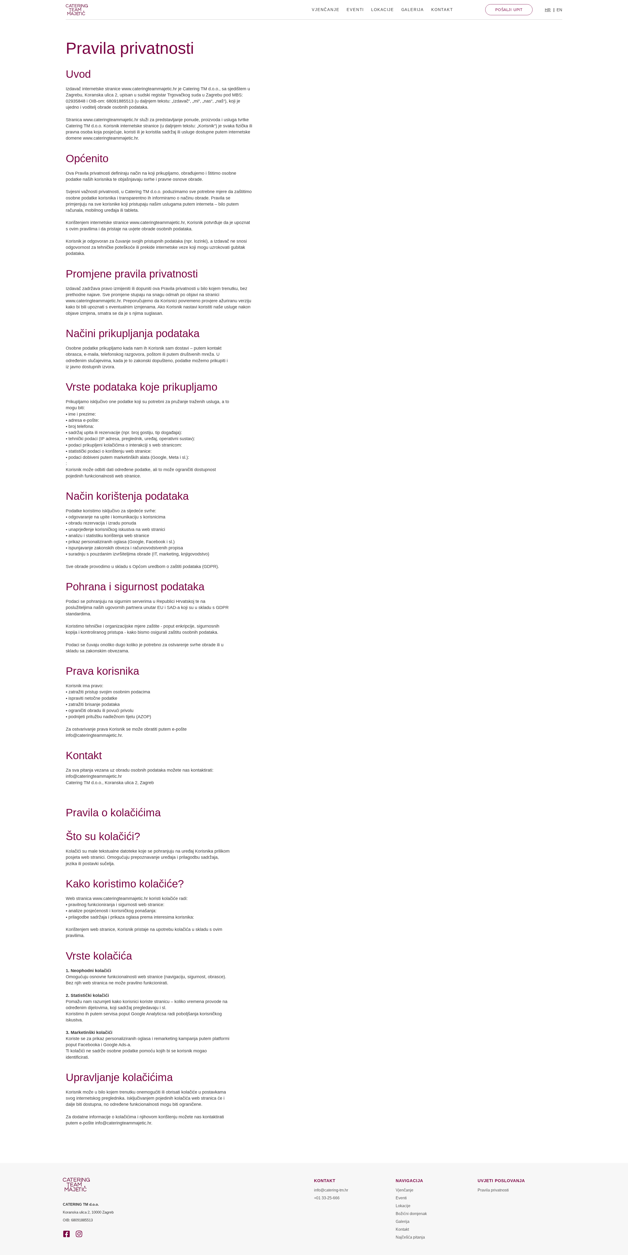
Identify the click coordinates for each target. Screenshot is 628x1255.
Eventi (355, 10)
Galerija (412, 10)
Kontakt (442, 10)
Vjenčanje (325, 10)
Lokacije (382, 10)
